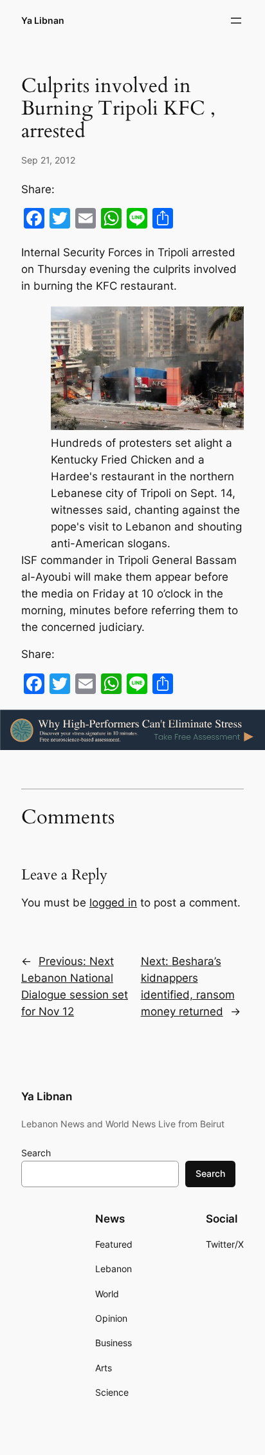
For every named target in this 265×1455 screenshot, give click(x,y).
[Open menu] (236, 20)
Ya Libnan (42, 20)
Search (36, 1152)
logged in (113, 902)
